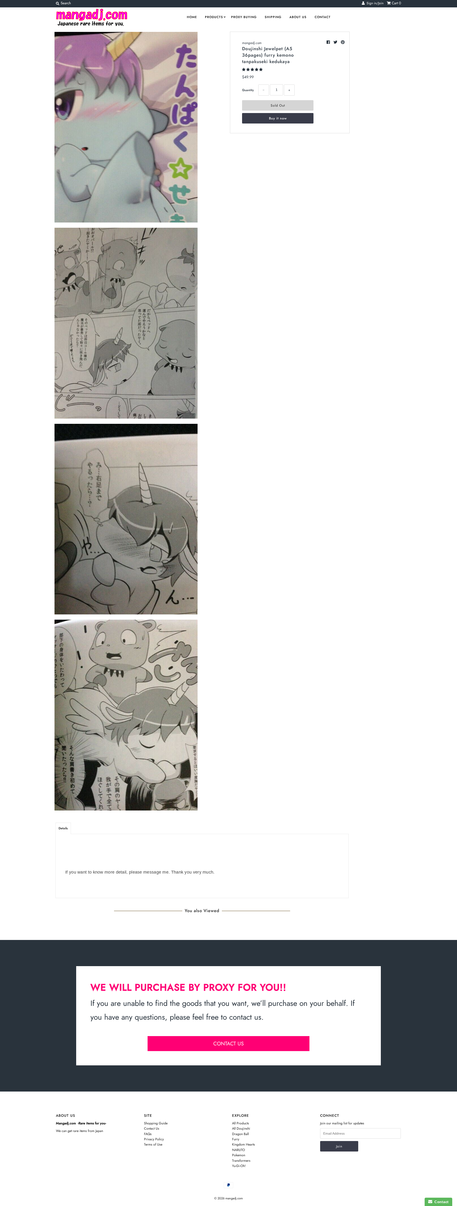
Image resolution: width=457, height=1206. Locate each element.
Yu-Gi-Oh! (239, 1165)
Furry (235, 1139)
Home (192, 17)
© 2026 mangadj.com (228, 1198)
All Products (240, 1123)
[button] (252, 69)
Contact (323, 17)
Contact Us (151, 1128)
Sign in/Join (374, 3)
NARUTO (238, 1149)
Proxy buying (244, 17)
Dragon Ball (240, 1134)
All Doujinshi (241, 1128)
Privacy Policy (154, 1139)
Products (214, 17)
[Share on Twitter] (335, 42)
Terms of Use (153, 1144)
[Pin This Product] (343, 42)
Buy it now (278, 118)
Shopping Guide (156, 1123)
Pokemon (238, 1155)
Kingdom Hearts (243, 1144)
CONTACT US (228, 1043)
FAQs (148, 1134)
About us (298, 17)
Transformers (241, 1160)
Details (63, 828)
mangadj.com (252, 42)
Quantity (248, 90)
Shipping (273, 17)
